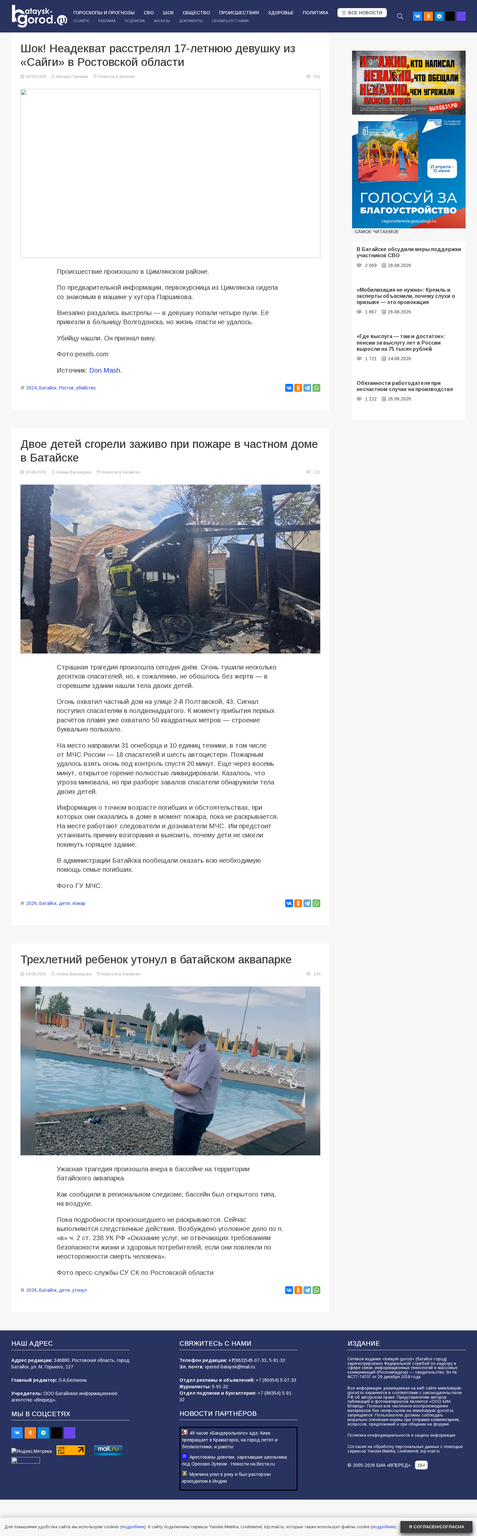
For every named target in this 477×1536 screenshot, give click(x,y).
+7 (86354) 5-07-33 (276, 1380)
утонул (79, 1290)
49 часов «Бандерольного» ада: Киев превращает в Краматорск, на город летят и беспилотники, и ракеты (229, 1439)
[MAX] (461, 16)
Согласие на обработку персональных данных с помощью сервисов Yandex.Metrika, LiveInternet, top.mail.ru (405, 1448)
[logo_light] (39, 16)
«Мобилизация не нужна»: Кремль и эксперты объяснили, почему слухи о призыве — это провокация (406, 296)
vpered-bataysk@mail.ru (230, 1366)
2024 (31, 387)
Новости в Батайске (120, 472)
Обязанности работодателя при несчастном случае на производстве (405, 386)
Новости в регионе (116, 76)
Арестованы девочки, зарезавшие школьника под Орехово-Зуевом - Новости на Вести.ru (234, 1460)
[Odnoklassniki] (428, 16)
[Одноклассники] (298, 388)
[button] (400, 16)
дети (64, 903)
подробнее (133, 1526)
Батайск (47, 387)
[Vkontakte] (417, 16)
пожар (78, 903)
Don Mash (104, 370)
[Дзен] (450, 16)
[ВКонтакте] (289, 388)
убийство (86, 387)
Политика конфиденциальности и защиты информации (401, 1435)
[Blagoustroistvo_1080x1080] (409, 171)
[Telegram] (439, 16)
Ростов (66, 387)
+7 (231, 1360)
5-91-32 (277, 1360)
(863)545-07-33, (251, 1360)
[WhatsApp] (316, 388)
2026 (31, 903)
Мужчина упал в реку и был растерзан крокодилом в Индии (226, 1478)
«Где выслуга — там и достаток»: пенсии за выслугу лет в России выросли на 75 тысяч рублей (401, 342)
